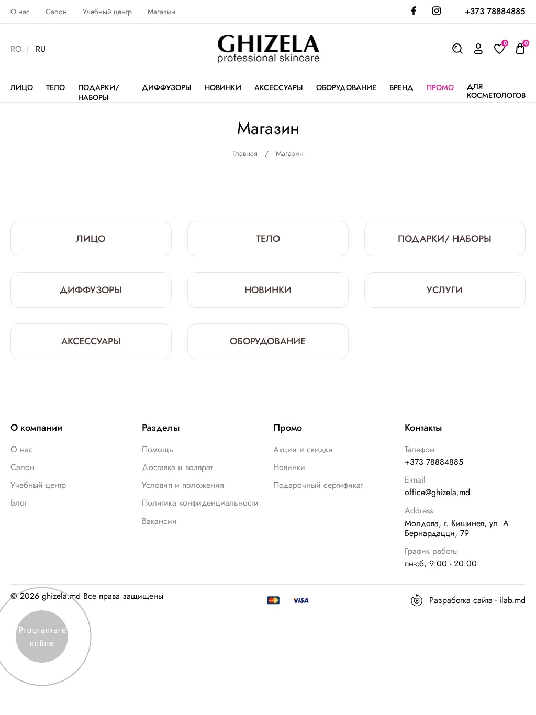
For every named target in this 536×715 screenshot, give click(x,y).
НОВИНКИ (223, 87)
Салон (56, 11)
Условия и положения (183, 485)
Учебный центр (107, 11)
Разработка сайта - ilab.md (477, 600)
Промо (440, 87)
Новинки (289, 467)
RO (16, 49)
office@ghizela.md (437, 492)
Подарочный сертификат (318, 485)
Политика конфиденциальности (200, 503)
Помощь (157, 449)
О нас (20, 11)
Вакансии (159, 521)
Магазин (161, 11)
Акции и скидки (303, 449)
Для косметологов (496, 91)
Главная (245, 153)
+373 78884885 (495, 11)
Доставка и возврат (177, 467)
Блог (18, 503)
